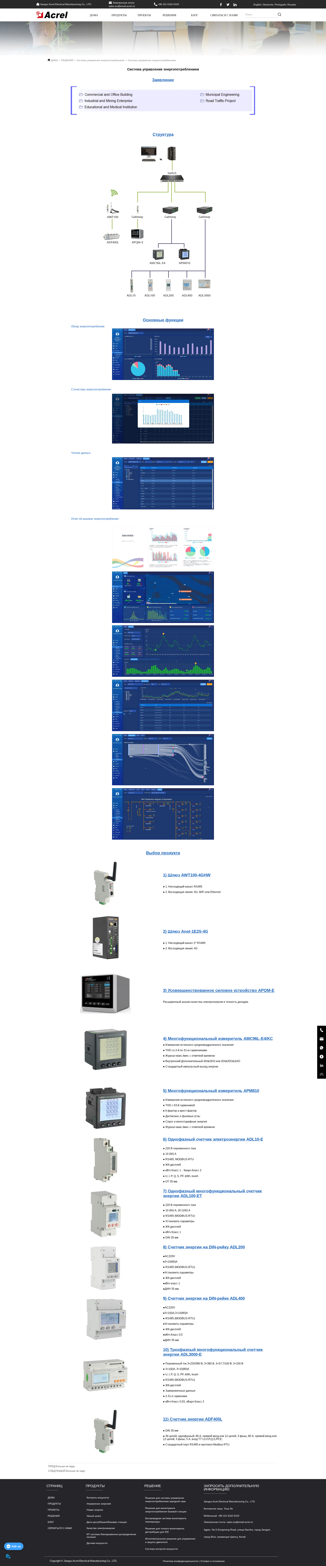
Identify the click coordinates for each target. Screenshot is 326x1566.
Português (280, 4)
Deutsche (268, 4)
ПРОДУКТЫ (119, 15)
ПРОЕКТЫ (144, 15)
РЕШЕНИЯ (169, 15)
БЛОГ (194, 15)
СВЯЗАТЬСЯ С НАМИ (224, 15)
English (257, 4)
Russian (291, 4)
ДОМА (94, 15)
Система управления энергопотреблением (100, 60)
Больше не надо (65, 1466)
